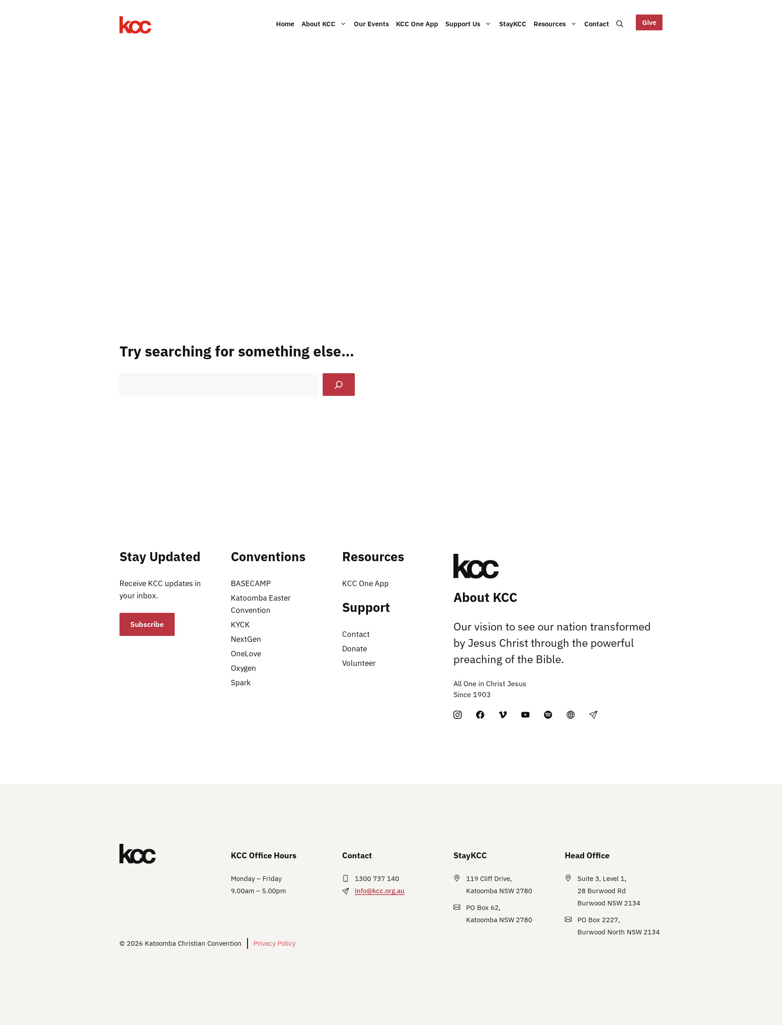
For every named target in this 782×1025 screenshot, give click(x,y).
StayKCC (512, 23)
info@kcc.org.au (380, 890)
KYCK (240, 625)
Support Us (462, 23)
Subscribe (147, 624)
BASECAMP (251, 583)
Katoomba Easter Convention (261, 604)
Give (649, 22)
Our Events (371, 23)
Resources (550, 23)
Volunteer (359, 663)
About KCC (318, 23)
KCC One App (417, 23)
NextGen (246, 639)
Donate (354, 649)
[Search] (339, 384)
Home (285, 23)
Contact (596, 23)
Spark (241, 683)
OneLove (246, 654)
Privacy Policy (274, 943)
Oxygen (243, 668)
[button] (620, 23)
